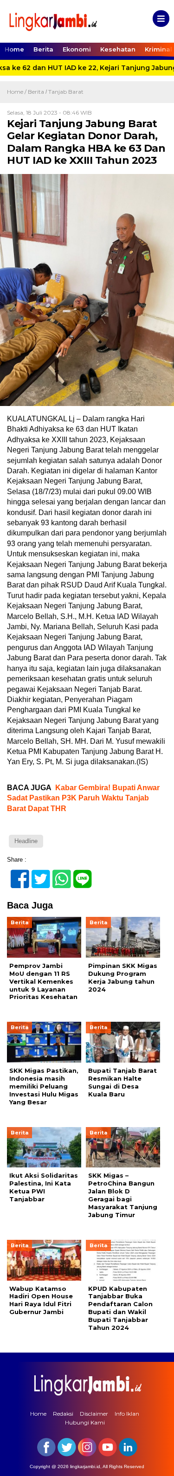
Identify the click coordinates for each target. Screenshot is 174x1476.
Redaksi (63, 1413)
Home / (17, 91)
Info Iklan (127, 1413)
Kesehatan (117, 49)
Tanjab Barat (66, 91)
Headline (26, 841)
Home (14, 49)
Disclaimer (94, 1413)
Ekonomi (77, 49)
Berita (43, 49)
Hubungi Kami (85, 1422)
